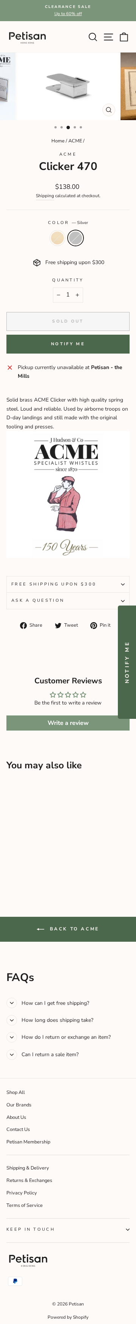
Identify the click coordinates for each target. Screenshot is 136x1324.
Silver (75, 238)
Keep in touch (30, 1229)
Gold (57, 238)
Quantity (68, 280)
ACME (75, 140)
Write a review (68, 723)
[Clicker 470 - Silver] (19, 861)
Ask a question (37, 600)
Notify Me (68, 344)
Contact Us (18, 1129)
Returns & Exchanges (29, 1180)
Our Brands (18, 1105)
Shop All (15, 1092)
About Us (16, 1117)
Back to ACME (73, 929)
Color (68, 223)
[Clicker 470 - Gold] (11, 861)
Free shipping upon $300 (53, 584)
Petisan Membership (28, 1142)
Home (58, 140)
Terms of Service (24, 1205)
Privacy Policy (21, 1193)
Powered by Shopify (68, 1317)
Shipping (45, 196)
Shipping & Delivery (27, 1168)
